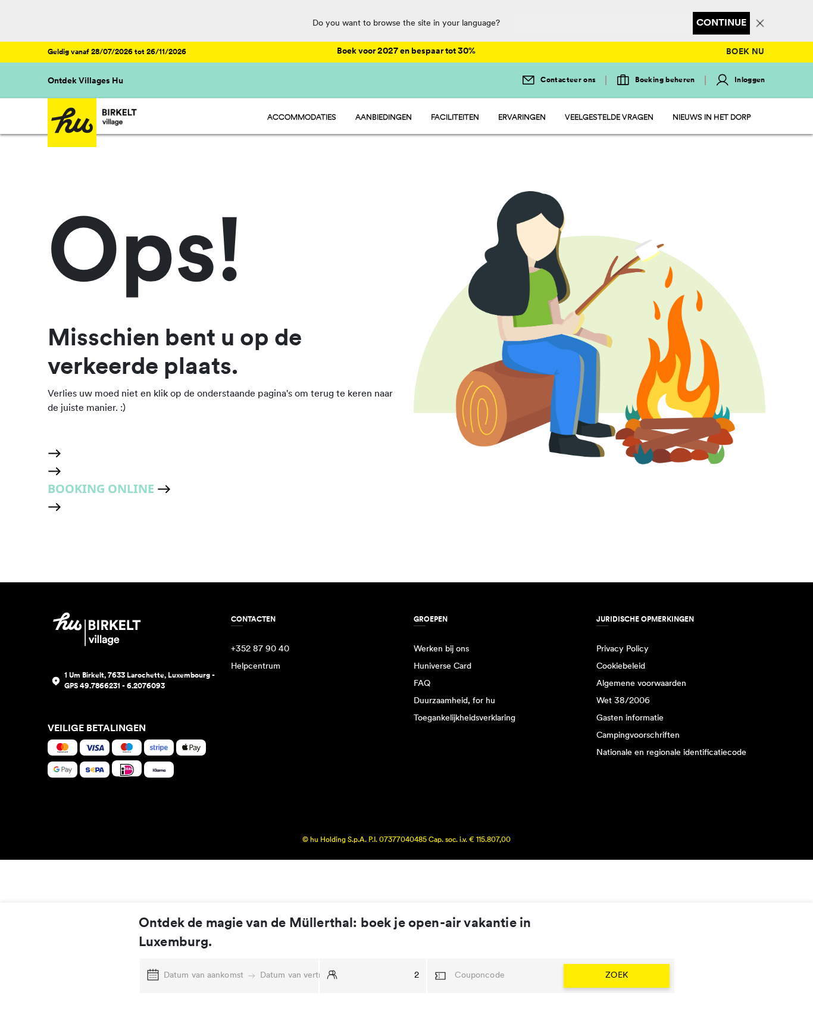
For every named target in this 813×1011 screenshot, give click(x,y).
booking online (102, 488)
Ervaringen (522, 117)
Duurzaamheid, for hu (454, 701)
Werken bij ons (441, 649)
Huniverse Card (442, 666)
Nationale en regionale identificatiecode (671, 752)
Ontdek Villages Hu (85, 81)
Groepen (431, 619)
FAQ (422, 683)
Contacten (253, 619)
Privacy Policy (622, 649)
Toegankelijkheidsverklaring (464, 718)
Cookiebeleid (620, 666)
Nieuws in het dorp (712, 117)
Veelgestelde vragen (609, 117)
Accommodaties (301, 117)
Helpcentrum (255, 666)
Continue (721, 23)
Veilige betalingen (97, 729)
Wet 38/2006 (623, 701)
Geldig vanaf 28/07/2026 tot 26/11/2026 (117, 52)
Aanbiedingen (383, 117)
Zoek (616, 975)
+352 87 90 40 (260, 649)
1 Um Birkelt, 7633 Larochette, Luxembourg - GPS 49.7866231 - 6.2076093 (139, 681)
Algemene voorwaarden (641, 683)
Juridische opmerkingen (645, 619)
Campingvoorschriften (638, 735)
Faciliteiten (455, 117)
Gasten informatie (630, 718)
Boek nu (745, 52)
